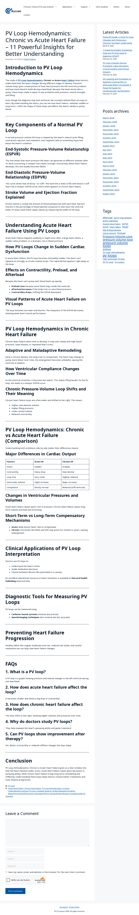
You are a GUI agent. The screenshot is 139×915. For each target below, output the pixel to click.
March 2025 (108, 165)
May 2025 (107, 157)
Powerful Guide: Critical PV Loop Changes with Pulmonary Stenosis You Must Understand (118, 40)
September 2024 (111, 189)
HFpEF (125, 227)
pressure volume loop (118, 239)
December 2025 (111, 129)
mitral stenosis (109, 233)
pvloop (107, 249)
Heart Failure (68, 80)
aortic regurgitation (123, 217)
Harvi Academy (102, 7)
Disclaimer (64, 907)
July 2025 (107, 149)
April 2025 (108, 161)
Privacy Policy (74, 907)
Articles (116, 7)
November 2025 (111, 133)
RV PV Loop (108, 262)
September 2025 (111, 141)
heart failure (115, 227)
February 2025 (110, 169)
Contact (27, 15)
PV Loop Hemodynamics (52, 788)
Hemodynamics (34, 80)
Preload (121, 233)
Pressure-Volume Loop (117, 236)
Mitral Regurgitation (112, 230)
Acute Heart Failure (15, 788)
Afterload (108, 217)
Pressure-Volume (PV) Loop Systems (39, 7)
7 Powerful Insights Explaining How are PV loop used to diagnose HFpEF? (117, 53)
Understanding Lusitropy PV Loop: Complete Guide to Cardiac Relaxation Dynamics (41, 791)
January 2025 (109, 173)
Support (84, 7)
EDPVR (125, 224)
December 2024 (111, 177)
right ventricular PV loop (114, 259)
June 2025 (107, 153)
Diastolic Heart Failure (112, 224)
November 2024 (111, 181)
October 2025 (109, 137)
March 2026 (108, 117)
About (127, 7)
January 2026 (109, 125)
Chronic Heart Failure (32, 788)
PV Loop (22, 80)
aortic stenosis (110, 220)
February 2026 (110, 121)
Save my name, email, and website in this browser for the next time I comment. (46, 872)
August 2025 (109, 145)
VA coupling (119, 262)
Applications (67, 7)
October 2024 (109, 185)
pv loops (66, 788)
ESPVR (106, 227)
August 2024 (109, 193)
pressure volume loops (115, 244)
